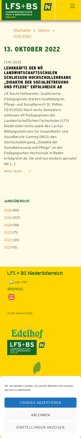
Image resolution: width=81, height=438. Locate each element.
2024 (8, 225)
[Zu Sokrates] (11, 297)
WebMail (15, 288)
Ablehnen (40, 415)
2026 (8, 210)
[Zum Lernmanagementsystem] (17, 282)
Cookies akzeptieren (40, 403)
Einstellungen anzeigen (40, 427)
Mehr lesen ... (15, 171)
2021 (7, 247)
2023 (8, 232)
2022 (8, 240)
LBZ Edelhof (17, 313)
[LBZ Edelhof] (28, 10)
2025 (8, 218)
